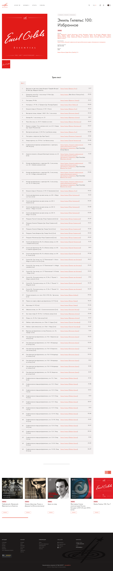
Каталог (67, 14)
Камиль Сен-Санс (94, 37)
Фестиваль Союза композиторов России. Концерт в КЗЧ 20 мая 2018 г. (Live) (81, 507)
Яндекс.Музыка (61, 52)
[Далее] (109, 472)
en (93, 5)
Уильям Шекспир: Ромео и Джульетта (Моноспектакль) (34, 505)
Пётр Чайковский (62, 34)
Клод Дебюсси (98, 35)
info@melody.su (79, 547)
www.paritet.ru (68, 565)
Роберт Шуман (71, 35)
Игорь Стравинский (72, 37)
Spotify (74, 52)
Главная (61, 14)
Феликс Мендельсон (83, 37)
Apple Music (69, 52)
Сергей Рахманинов (72, 34)
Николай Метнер (62, 37)
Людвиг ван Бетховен (95, 34)
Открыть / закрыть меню (28, 5)
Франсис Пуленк (62, 38)
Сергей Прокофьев (83, 34)
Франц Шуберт (62, 35)
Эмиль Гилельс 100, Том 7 (102, 504)
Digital (59, 30)
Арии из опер (52, 504)
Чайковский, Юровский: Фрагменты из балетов (10, 505)
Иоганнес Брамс (88, 35)
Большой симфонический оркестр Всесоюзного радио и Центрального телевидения (85, 42)
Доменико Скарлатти (105, 37)
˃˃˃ (77, 52)
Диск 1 (22, 83)
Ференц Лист (79, 35)
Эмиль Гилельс (61, 42)
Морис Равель (107, 35)
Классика (72, 14)
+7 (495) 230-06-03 (80, 543)
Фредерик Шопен (106, 34)
